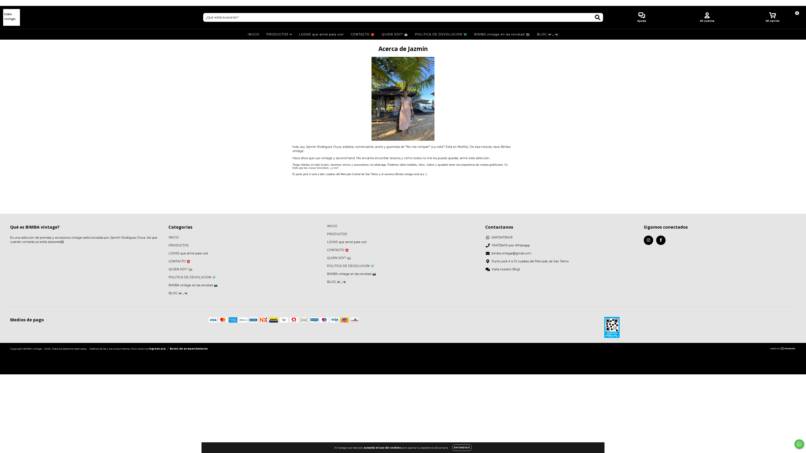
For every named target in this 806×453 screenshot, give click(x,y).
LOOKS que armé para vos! (321, 34)
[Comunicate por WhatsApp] (799, 444)
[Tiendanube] (783, 348)
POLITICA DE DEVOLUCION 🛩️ (441, 34)
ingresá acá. (157, 348)
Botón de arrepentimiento (189, 348)
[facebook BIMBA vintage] (12, 3)
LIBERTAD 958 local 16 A (403, 2)
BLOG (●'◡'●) (547, 34)
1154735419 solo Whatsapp (511, 245)
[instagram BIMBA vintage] (6, 3)
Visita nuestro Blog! (506, 269)
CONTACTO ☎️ (362, 34)
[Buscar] (598, 17)
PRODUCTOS (277, 34)
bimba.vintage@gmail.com (511, 253)
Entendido (462, 447)
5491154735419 (502, 237)
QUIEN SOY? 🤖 (395, 34)
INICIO (253, 34)
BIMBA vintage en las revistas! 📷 (502, 34)
